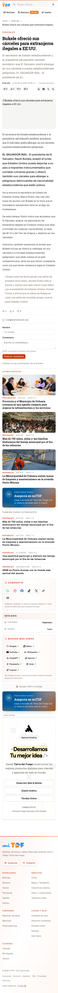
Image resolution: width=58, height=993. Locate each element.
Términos (6, 980)
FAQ (34, 976)
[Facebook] (43, 89)
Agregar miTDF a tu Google (30, 686)
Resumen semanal (11, 915)
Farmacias (7, 893)
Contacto (30, 863)
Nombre (6, 327)
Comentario (8, 338)
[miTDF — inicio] (13, 845)
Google (12, 646)
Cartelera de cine (39, 915)
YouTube (13, 652)
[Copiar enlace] (53, 89)
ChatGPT (13, 658)
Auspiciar (13, 863)
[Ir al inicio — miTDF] (6, 4)
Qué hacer (36, 936)
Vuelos (5, 887)
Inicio (4, 21)
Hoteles (35, 931)
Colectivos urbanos (40, 887)
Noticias (15, 21)
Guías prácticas (9, 925)
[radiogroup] (15, 89)
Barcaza (6, 882)
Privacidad (41, 976)
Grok (31, 664)
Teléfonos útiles (39, 898)
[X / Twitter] (48, 89)
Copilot (13, 670)
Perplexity (14, 664)
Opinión (6, 898)
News (29, 646)
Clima (34, 877)
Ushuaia (6, 948)
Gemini (31, 658)
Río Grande (7, 953)
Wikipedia (32, 652)
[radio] (12, 89)
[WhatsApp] (38, 89)
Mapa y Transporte (40, 882)
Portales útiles (38, 925)
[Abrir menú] (53, 4)
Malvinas (6, 920)
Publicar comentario (14, 356)
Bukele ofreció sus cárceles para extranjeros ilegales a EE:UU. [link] (28, 24)
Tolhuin (5, 958)
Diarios (5, 903)
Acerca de (6, 976)
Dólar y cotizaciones (41, 893)
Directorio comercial (41, 920)
